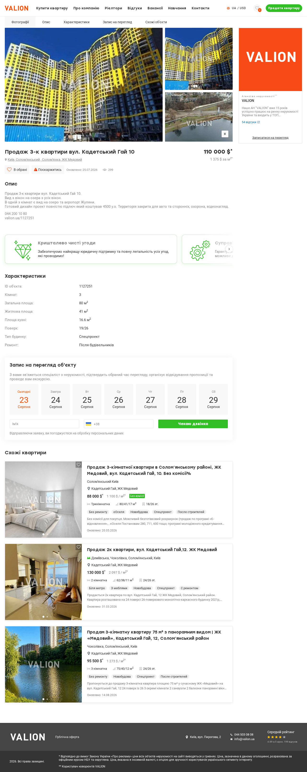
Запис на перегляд (117, 22)
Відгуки (135, 8)
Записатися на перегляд (270, 137)
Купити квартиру (52, 8)
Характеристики (76, 22)
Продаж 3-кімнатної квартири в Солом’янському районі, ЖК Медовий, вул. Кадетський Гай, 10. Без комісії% (154, 470)
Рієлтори (113, 8)
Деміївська (100, 558)
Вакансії (155, 8)
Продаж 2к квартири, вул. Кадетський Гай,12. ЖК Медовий (152, 549)
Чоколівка (118, 558)
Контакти (200, 8)
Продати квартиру (284, 8)
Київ (115, 482)
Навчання (177, 8)
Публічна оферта (67, 737)
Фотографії (20, 22)
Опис (46, 22)
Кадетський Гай (103, 488)
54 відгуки (249, 122)
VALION (248, 100)
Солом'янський (99, 482)
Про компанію (86, 8)
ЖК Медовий (128, 488)
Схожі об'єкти (156, 22)
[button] (229, 249)
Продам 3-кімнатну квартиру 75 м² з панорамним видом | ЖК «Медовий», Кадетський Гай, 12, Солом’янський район (154, 635)
